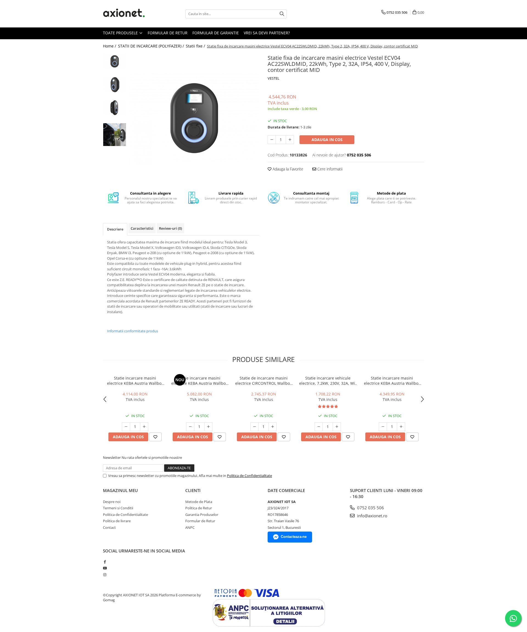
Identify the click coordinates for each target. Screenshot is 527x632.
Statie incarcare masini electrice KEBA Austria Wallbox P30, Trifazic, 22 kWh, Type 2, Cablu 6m (135, 380)
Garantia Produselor (201, 514)
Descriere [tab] (115, 229)
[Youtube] (104, 568)
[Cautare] (282, 13)
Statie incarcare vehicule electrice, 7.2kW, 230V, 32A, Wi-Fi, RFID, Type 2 (327, 380)
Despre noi (111, 501)
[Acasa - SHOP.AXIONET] (130, 13)
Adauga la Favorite (287, 169)
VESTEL (273, 78)
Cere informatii (329, 169)
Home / (110, 46)
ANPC (190, 527)
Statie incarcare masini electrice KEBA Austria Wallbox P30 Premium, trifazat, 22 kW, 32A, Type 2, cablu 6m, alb (199, 380)
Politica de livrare (117, 520)
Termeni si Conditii (118, 507)
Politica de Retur (198, 507)
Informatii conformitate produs (132, 330)
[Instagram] (104, 574)
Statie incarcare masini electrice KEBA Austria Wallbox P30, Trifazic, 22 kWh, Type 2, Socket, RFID (392, 380)
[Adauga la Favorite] (155, 436)
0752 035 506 (370, 507)
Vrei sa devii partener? (267, 32)
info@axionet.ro (371, 515)
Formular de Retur (167, 32)
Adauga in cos (327, 139)
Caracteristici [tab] (142, 228)
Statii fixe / (196, 46)
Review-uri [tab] (170, 228)
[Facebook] (104, 561)
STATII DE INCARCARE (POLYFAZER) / (151, 46)
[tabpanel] (194, 118)
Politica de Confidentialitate (249, 475)
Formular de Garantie (215, 32)
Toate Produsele (121, 32)
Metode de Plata (198, 501)
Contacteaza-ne (294, 537)
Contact (109, 527)
